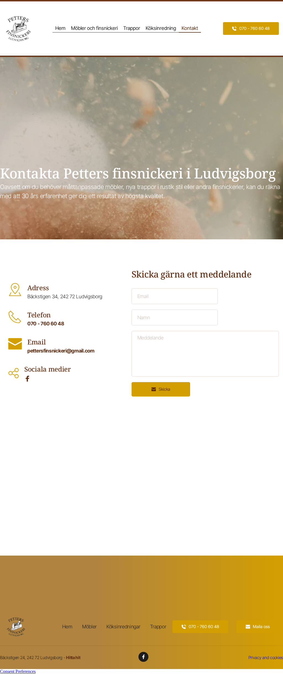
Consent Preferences (18, 671)
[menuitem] (60, 28)
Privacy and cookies (265, 657)
